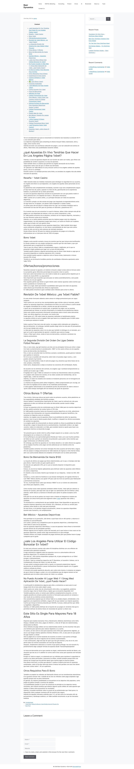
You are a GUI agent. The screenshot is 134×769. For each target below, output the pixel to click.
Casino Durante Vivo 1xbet (37, 89)
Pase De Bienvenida (35, 91)
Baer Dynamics (28, 6)
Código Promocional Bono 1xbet (39, 123)
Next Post (28, 705)
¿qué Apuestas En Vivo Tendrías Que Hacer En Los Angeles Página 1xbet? (39, 30)
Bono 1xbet (32, 36)
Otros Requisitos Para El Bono (38, 73)
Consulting (61, 4)
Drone (76, 4)
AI (81, 4)
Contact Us (42, 8)
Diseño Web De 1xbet (35, 113)
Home (40, 4)
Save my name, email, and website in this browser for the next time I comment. (50, 752)
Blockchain (88, 4)
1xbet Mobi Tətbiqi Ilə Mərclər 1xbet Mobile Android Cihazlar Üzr (42, 704)
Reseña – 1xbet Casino (36, 34)
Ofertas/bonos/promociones (37, 38)
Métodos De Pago (34, 93)
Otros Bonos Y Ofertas (36, 50)
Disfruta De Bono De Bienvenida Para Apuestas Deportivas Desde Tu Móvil (39, 105)
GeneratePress (77, 766)
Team (103, 4)
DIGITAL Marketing (50, 4)
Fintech (69, 4)
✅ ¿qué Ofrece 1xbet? (36, 81)
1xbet (58, 498)
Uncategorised (29, 702)
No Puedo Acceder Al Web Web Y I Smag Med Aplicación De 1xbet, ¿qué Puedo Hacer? (39, 66)
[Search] (108, 19)
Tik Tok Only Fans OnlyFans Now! (99, 43)
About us (96, 4)
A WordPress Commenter (96, 67)
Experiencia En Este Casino (37, 76)
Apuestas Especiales (35, 83)
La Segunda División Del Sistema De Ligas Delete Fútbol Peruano (38, 46)
